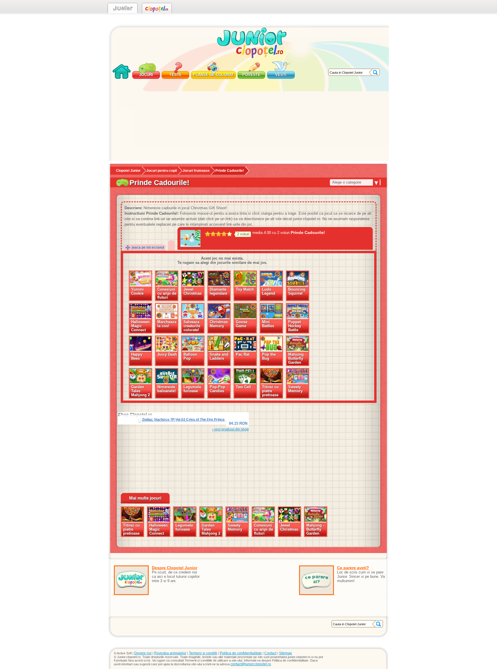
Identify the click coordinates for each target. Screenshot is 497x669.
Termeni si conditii (203, 653)
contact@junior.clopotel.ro (250, 664)
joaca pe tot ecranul (148, 247)
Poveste (251, 75)
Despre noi (143, 653)
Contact (270, 653)
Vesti (280, 75)
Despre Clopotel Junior (174, 567)
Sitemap (285, 653)
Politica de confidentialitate (241, 653)
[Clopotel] (157, 9)
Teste (175, 75)
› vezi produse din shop (230, 429)
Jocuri (146, 75)
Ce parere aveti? (353, 567)
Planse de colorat (213, 75)
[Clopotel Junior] (122, 9)
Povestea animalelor (170, 653)
